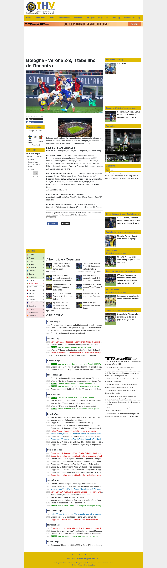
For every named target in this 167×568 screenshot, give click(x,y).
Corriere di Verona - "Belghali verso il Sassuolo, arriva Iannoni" (76, 370)
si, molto (31, 159)
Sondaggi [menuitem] (116, 18)
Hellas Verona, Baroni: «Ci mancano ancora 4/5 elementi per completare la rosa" (83, 434)
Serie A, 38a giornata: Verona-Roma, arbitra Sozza (91, 305)
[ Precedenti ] (35, 145)
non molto (31, 169)
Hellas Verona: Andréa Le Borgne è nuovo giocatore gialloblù (79, 506)
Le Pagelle (110, 310)
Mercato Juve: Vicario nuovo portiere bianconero (70, 403)
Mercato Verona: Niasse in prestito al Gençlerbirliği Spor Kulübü (80, 364)
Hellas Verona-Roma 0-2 (117, 150)
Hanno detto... (112, 214)
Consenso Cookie (78, 555)
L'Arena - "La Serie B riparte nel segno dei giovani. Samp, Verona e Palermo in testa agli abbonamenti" (92, 381)
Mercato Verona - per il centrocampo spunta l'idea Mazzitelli (74, 345)
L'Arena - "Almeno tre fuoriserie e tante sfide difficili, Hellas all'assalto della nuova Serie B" (87, 350)
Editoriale (110, 60)
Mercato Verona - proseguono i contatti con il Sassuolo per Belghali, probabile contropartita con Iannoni (92, 401)
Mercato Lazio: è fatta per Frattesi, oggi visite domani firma (74, 484)
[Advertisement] (75, 241)
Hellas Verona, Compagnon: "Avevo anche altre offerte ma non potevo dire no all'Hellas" (86, 514)
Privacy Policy (90, 555)
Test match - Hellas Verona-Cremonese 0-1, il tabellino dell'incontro (62, 278)
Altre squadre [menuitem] (129, 18)
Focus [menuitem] (51, 18)
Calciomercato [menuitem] (64, 18)
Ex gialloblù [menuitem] (103, 18)
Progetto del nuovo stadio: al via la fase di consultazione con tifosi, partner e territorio (85, 528)
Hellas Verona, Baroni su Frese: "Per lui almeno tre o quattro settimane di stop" (82, 486)
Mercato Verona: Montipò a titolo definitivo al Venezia (75, 386)
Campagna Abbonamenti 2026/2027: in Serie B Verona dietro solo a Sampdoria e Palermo (87, 545)
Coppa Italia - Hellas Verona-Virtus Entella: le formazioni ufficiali (76, 456)
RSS (98, 559)
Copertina (55, 213)
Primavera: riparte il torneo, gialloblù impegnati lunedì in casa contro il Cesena (82, 325)
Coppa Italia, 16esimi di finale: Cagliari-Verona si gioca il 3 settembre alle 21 (81, 389)
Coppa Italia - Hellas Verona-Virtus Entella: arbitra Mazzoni (74, 520)
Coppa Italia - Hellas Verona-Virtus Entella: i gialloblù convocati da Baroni (80, 475)
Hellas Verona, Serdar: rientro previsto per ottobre (71, 495)
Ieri (112, 170)
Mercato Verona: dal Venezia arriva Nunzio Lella (74, 384)
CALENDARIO (82, 559)
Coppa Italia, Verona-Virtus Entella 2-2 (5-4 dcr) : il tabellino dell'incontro (80, 442)
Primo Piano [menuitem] (40, 18)
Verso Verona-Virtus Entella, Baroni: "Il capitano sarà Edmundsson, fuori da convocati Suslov (88, 489)
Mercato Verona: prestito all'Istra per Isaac (71, 347)
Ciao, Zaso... (122, 63)
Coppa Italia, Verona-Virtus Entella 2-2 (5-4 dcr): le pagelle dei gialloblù (79, 445)
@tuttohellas (82, 215)
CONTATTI (91, 559)
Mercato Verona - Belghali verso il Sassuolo (68, 420)
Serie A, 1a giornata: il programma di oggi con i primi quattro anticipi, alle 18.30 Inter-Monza (87, 328)
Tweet (66, 223)
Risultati (35, 177)
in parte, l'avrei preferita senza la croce (34, 164)
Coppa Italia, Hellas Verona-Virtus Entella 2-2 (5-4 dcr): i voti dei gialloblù (80, 428)
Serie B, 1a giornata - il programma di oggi (68, 333)
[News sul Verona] (40, 7)
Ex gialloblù (111, 232)
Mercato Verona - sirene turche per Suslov (68, 497)
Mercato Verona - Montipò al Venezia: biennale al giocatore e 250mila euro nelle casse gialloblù (89, 367)
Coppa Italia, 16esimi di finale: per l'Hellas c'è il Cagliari (73, 423)
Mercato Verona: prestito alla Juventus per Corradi (74, 536)
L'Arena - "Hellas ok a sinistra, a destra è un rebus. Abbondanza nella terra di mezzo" (85, 534)
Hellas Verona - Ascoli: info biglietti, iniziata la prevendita (73, 431)
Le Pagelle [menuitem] (90, 18)
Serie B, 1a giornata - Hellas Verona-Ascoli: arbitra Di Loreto (75, 378)
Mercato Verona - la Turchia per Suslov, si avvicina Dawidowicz (76, 417)
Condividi (53, 223)
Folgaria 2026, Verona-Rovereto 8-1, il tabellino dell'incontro (62, 296)
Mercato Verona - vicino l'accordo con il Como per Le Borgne (75, 517)
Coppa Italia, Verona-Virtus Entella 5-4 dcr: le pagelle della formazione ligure (81, 436)
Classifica (31, 251)
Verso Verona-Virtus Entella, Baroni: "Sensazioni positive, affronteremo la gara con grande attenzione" (92, 492)
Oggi (107, 170)
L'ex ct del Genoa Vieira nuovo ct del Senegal (73, 398)
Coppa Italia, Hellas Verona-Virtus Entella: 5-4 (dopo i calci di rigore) (78, 453)
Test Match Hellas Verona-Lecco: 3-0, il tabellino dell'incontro (91, 278)
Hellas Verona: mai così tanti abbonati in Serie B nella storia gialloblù (78, 353)
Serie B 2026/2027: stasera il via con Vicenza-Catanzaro (73, 356)
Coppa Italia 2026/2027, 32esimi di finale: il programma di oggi (76, 470)
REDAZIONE (71, 559)
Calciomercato (112, 250)
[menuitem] (139, 18)
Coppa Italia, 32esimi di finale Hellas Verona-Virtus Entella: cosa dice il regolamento (84, 472)
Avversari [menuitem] (78, 18)
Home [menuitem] (28, 18)
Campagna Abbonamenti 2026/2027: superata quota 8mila (63, 287)
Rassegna (110, 271)
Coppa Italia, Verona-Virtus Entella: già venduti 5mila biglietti (75, 464)
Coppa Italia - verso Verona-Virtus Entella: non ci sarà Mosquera (76, 531)
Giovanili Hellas (112, 289)
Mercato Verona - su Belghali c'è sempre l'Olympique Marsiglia (76, 459)
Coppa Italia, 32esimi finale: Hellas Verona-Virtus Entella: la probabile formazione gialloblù (87, 461)
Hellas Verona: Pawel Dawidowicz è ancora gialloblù (76, 409)
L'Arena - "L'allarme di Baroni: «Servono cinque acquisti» (74, 406)
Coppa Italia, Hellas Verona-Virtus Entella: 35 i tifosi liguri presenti (77, 467)
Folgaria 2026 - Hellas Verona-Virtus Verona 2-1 (92, 287)
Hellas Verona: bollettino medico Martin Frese (69, 503)
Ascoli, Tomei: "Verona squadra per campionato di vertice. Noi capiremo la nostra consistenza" (88, 331)
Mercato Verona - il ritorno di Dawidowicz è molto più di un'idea (76, 500)
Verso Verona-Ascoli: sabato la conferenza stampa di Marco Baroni (78, 342)
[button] (35, 173)
